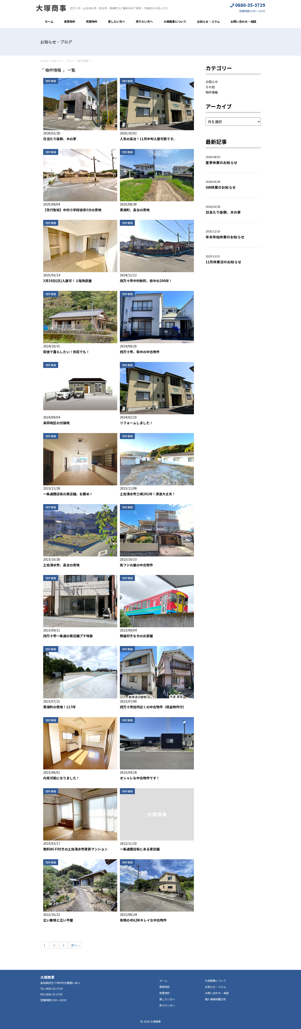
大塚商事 (51, 8)
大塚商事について (175, 21)
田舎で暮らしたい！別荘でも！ (66, 351)
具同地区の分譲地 (56, 422)
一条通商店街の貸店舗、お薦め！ (68, 494)
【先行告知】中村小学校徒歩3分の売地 (72, 209)
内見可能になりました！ (61, 778)
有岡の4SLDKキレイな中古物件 (143, 920)
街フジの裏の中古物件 (136, 565)
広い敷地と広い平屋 (58, 920)
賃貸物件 (69, 21)
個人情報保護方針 (215, 999)
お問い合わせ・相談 (243, 21)
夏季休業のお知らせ (221, 162)
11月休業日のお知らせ (225, 261)
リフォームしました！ (136, 422)
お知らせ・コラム (208, 21)
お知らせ (212, 81)
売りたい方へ (144, 21)
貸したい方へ (116, 21)
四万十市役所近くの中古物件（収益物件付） (153, 707)
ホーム (49, 21)
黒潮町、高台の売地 (135, 209)
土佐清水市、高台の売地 (61, 565)
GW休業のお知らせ (221, 187)
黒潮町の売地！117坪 (59, 707)
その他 (210, 87)
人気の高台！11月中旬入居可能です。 (148, 138)
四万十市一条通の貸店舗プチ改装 (68, 635)
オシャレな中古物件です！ (140, 778)
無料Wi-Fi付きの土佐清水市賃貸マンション (75, 849)
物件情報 (50, 81)
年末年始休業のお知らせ (225, 236)
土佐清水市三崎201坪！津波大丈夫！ (147, 494)
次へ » (75, 945)
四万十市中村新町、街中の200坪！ (146, 280)
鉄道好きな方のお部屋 (136, 635)
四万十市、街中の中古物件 (140, 351)
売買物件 (91, 21)
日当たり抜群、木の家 (59, 138)
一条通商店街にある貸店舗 (140, 849)
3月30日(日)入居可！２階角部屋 (67, 280)
